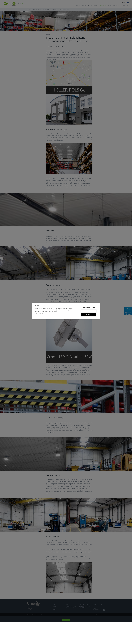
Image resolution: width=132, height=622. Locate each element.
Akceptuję (89, 314)
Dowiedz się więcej (39, 313)
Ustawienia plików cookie (88, 307)
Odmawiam (89, 311)
